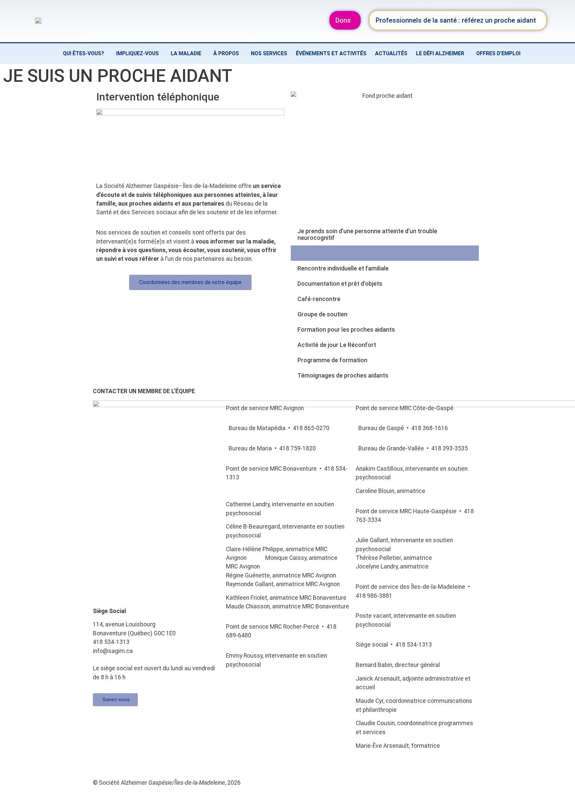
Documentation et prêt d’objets (339, 283)
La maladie (186, 53)
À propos (226, 53)
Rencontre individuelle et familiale (343, 268)
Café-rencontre (318, 299)
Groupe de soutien (322, 314)
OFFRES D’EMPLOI (498, 53)
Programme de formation (332, 360)
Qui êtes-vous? (83, 53)
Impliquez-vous (137, 53)
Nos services (269, 53)
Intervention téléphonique (332, 253)
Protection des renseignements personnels (263, 762)
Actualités (391, 53)
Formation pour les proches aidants (346, 329)
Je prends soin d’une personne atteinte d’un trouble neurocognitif (367, 234)
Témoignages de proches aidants (342, 375)
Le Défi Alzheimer (440, 53)
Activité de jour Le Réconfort (336, 345)
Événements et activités (331, 53)
